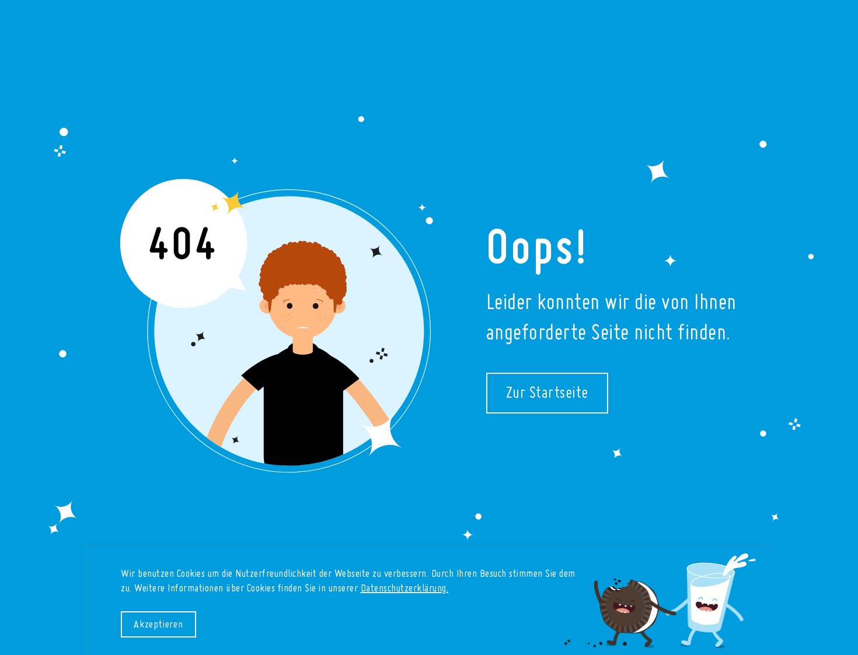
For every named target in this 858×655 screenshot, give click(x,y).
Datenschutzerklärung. (405, 589)
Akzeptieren (158, 625)
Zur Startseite (547, 393)
